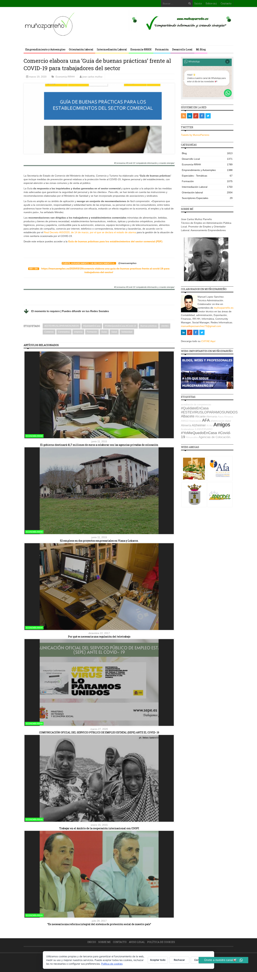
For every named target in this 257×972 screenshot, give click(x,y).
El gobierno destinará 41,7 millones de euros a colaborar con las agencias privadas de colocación (99, 444)
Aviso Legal (137, 942)
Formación (162, 49)
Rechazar (179, 959)
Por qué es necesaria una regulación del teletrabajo (99, 636)
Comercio (49, 332)
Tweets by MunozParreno (195, 134)
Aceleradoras (187, 429)
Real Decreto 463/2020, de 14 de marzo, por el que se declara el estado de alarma (90, 232)
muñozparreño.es (223, 307)
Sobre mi (211, 3)
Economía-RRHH (141, 49)
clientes (165, 326)
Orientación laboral (81, 49)
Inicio (198, 3)
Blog (207, 153)
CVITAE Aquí (208, 341)
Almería (186, 425)
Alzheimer (199, 425)
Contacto (226, 3)
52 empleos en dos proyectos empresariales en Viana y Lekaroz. (99, 540)
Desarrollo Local (182, 49)
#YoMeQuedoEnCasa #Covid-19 (120, 326)
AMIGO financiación (191, 421)
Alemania (211, 416)
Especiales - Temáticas (207, 175)
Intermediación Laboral (112, 49)
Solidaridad (126, 332)
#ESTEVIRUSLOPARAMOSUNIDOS (61, 326)
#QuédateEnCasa (91, 326)
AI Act (209, 425)
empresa (78, 332)
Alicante (200, 416)
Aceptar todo (158, 959)
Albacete (187, 416)
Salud (114, 332)
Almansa (228, 416)
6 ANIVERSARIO (203, 429)
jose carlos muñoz (92, 76)
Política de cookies (161, 942)
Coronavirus (64, 332)
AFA (206, 420)
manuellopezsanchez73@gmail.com (201, 326)
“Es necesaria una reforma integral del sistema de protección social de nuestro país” (99, 924)
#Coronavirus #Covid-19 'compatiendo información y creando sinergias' (144, 163)
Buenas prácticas (148, 326)
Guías (104, 332)
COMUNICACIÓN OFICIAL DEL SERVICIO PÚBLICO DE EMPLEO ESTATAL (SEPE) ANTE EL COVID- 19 (99, 732)
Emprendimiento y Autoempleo (45, 49)
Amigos (221, 424)
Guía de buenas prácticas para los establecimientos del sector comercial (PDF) (115, 241)
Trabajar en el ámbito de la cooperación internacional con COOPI (99, 828)
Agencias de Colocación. (215, 437)
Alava (220, 416)
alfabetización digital (220, 421)
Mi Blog (201, 49)
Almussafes (192, 437)
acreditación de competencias (196, 404)
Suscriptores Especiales (207, 198)
